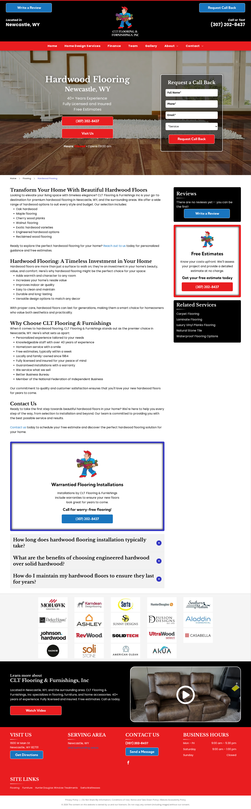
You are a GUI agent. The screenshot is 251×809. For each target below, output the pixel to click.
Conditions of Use (120, 799)
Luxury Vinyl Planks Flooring (195, 325)
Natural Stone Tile (189, 330)
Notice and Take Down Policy (144, 799)
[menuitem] (52, 46)
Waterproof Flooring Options (197, 336)
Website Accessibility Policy (173, 799)
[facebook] (128, 763)
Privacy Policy (71, 799)
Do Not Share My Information (96, 799)
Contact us (18, 427)
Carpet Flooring (187, 314)
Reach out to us (114, 246)
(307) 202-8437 (228, 25)
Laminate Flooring (189, 319)
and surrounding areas (83, 748)
